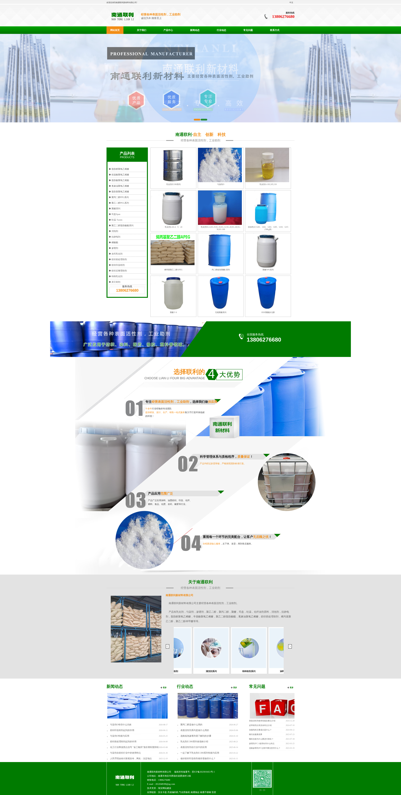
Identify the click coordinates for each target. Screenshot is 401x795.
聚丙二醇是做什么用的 (191, 724)
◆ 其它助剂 (114, 282)
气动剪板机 (184, 792)
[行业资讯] (207, 705)
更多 (165, 687)
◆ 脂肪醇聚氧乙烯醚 (119, 169)
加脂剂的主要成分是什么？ (260, 730)
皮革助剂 (239, 671)
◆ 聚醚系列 (114, 208)
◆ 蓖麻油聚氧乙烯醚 (119, 186)
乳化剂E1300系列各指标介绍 (194, 741)
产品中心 (168, 30)
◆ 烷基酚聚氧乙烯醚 (119, 175)
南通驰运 (195, 792)
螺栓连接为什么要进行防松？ (261, 739)
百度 (214, 792)
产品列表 (127, 155)
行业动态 (221, 30)
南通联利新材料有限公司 (179, 595)
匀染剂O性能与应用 (119, 736)
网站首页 (115, 30)
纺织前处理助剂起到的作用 (123, 741)
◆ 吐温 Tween (115, 220)
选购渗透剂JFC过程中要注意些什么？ (264, 748)
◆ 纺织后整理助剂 (118, 271)
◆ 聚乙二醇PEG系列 (119, 203)
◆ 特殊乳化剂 (115, 276)
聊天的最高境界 (255, 734)
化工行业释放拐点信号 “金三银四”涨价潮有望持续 (134, 747)
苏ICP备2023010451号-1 (203, 772)
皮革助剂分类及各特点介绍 (260, 725)
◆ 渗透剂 (113, 248)
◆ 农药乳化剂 (115, 254)
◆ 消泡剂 (113, 231)
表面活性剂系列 (202, 671)
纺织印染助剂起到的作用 (122, 730)
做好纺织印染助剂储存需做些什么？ (198, 758)
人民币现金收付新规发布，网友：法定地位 (131, 758)
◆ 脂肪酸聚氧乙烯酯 (119, 180)
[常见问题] (279, 705)
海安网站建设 (164, 788)
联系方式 (274, 30)
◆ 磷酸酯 (113, 242)
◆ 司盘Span (114, 214)
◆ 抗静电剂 (114, 237)
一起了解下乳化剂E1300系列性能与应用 (199, 753)
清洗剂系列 (277, 671)
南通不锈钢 (205, 792)
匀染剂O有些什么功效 (120, 724)
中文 (291, 2)
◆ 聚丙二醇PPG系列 (119, 197)
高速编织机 (172, 792)
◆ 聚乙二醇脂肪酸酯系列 (121, 225)
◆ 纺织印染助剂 (117, 265)
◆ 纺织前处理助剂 (118, 259)
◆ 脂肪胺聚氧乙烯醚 (119, 191)
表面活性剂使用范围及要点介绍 (262, 721)
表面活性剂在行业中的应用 (193, 747)
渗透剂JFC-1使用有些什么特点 (261, 743)
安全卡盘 (162, 792)
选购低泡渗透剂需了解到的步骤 (195, 736)
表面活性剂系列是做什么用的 (194, 730)
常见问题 (248, 30)
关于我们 (141, 30)
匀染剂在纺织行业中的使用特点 (125, 753)
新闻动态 (195, 30)
